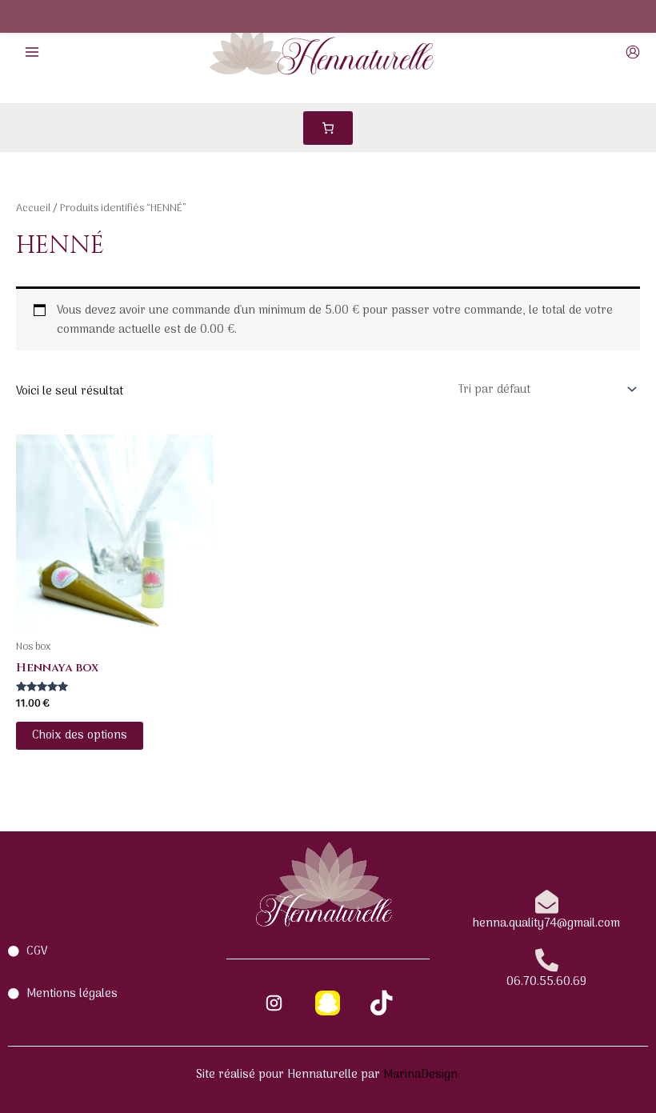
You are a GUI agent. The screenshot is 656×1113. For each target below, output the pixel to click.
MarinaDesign (422, 1074)
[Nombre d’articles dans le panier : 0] (328, 128)
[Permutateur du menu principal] (32, 51)
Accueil (33, 209)
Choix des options (79, 735)
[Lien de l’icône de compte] (633, 52)
